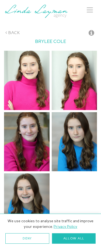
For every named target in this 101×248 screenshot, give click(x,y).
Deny (27, 238)
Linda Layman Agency (36, 11)
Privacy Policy (65, 226)
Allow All (73, 238)
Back (13, 32)
